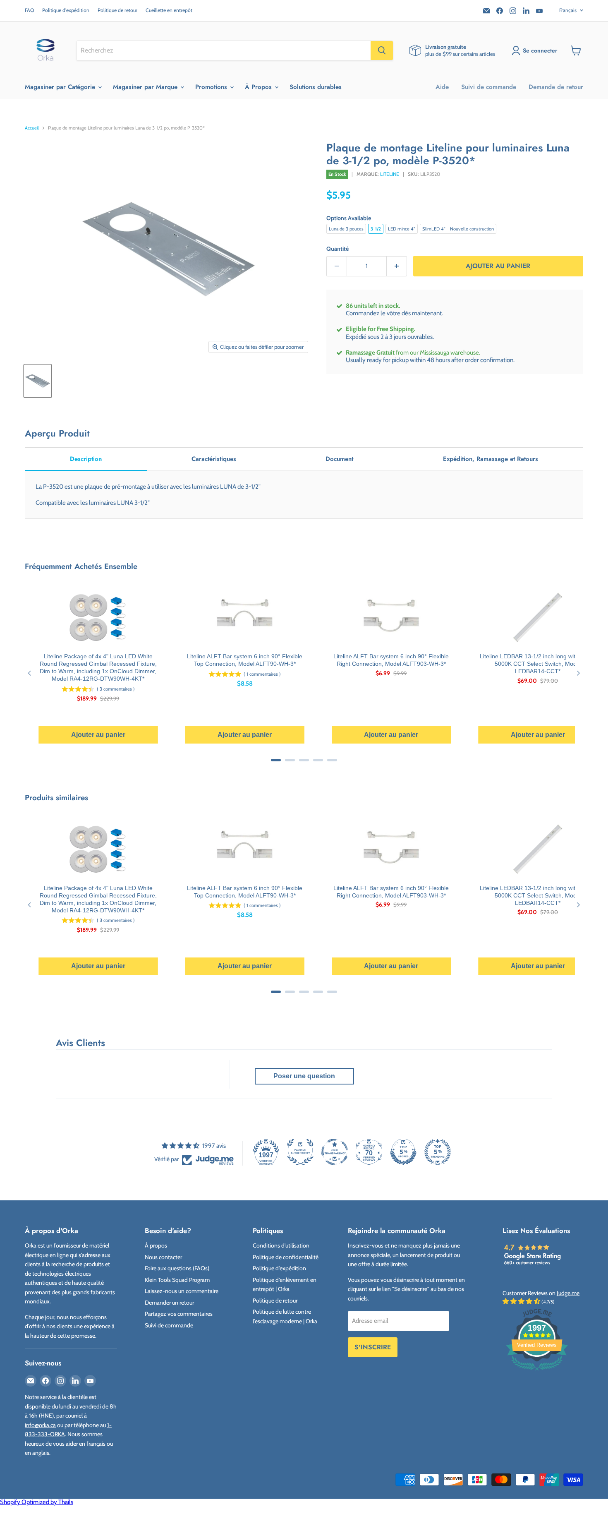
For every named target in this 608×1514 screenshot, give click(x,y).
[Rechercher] (382, 50)
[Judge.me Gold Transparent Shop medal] (334, 1152)
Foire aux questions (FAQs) (177, 1268)
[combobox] (224, 50)
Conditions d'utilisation (281, 1245)
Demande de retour (556, 86)
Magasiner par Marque (146, 86)
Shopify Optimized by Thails (36, 1502)
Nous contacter (163, 1257)
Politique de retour (117, 10)
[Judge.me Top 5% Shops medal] (403, 1152)
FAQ (29, 10)
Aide (442, 86)
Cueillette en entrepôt (169, 10)
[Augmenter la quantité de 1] (397, 266)
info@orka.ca (40, 1425)
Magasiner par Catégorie (61, 86)
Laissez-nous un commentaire (181, 1291)
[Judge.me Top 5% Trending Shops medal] (437, 1152)
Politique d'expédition (65, 10)
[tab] (86, 459)
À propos (156, 1245)
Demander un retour (169, 1302)
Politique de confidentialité (285, 1257)
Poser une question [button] (304, 1076)
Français (568, 10)
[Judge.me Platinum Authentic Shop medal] (300, 1152)
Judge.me (568, 1293)
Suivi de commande (488, 86)
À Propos (259, 86)
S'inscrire (372, 1347)
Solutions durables (316, 86)
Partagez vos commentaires (179, 1313)
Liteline (389, 174)
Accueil (32, 128)
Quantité (337, 248)
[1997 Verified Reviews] (537, 1372)
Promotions (212, 86)
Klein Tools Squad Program (177, 1280)
